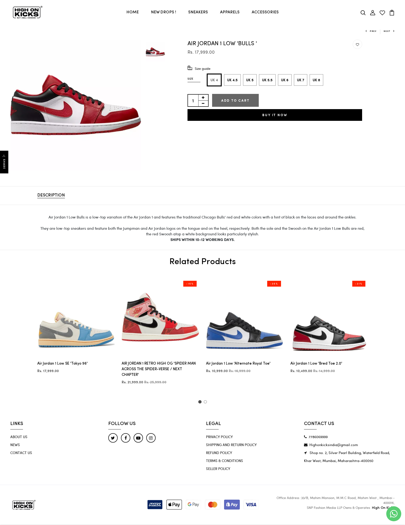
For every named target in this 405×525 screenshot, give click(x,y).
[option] (75, 105)
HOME (132, 12)
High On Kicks (383, 508)
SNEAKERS (198, 12)
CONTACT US (21, 452)
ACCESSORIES (265, 12)
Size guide (202, 68)
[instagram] (151, 438)
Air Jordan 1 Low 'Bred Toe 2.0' (316, 364)
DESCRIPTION (51, 195)
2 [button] (206, 402)
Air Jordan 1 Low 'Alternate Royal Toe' (238, 364)
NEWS (15, 444)
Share (4, 164)
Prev (373, 31)
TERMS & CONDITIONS (224, 460)
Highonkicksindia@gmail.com (333, 444)
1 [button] (200, 402)
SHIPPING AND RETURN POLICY (231, 444)
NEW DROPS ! (163, 12)
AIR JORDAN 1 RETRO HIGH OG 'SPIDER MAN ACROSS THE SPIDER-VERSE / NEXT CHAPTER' (159, 369)
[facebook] (125, 438)
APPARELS (230, 12)
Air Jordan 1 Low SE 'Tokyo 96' (62, 364)
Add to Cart (235, 100)
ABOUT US (18, 436)
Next (387, 31)
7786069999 (318, 436)
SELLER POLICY (218, 468)
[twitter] (113, 438)
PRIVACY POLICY (219, 436)
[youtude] (138, 438)
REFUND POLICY (219, 452)
